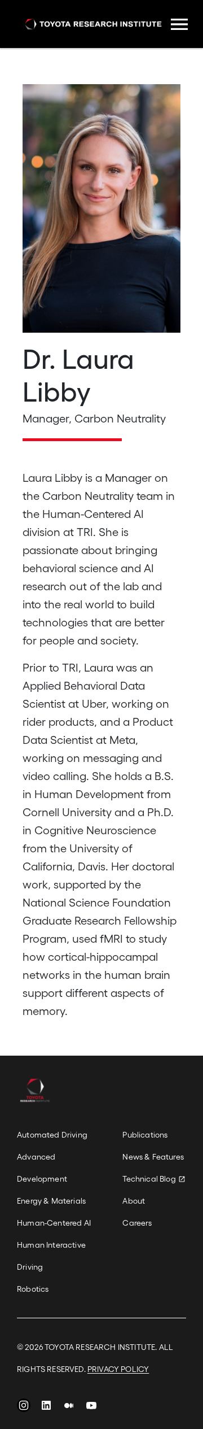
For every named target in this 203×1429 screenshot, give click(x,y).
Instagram (23, 1408)
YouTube (91, 1408)
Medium (69, 1408)
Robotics (32, 1288)
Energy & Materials (51, 1200)
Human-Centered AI (54, 1222)
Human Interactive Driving (51, 1255)
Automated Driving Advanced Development (52, 1156)
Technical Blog (148, 1178)
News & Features (153, 1156)
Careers (137, 1222)
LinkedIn (46, 1408)
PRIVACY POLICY (118, 1369)
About (133, 1200)
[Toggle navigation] (179, 24)
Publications (144, 1134)
